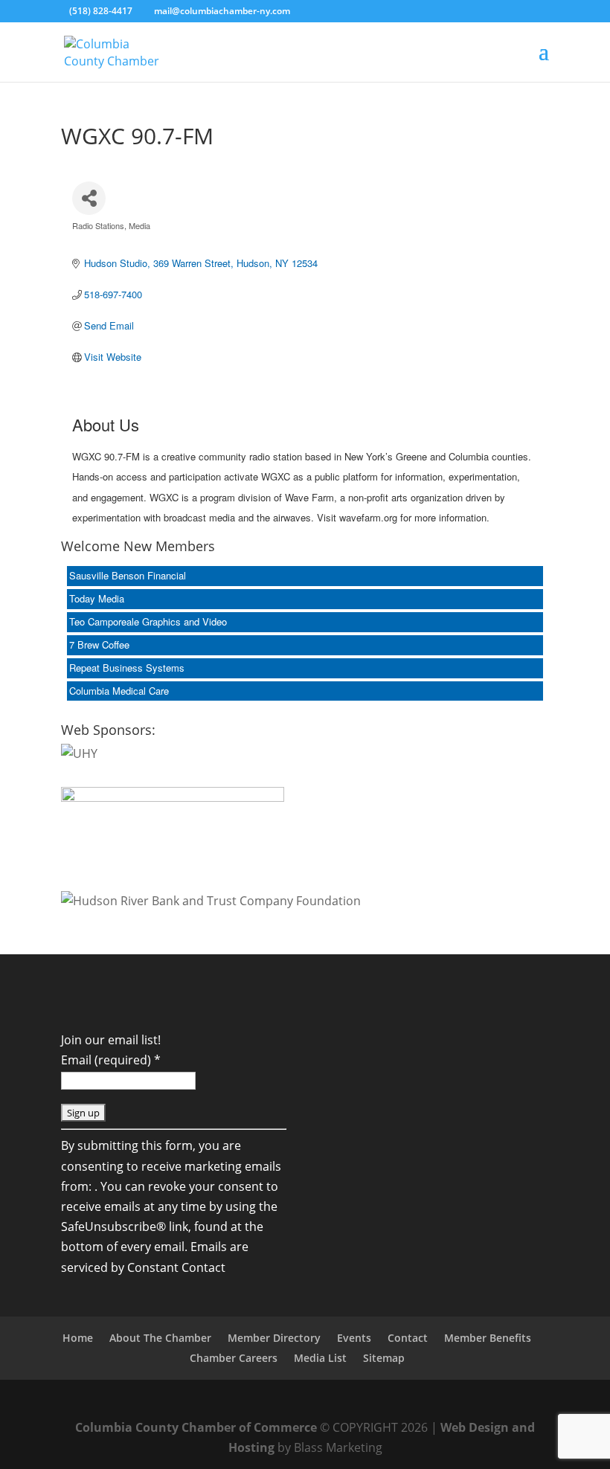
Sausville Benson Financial (127, 575)
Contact (408, 1338)
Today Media (96, 598)
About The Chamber (160, 1338)
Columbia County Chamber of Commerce (196, 1427)
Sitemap (384, 1358)
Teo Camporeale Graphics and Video (148, 621)
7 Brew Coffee (99, 644)
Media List (320, 1358)
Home (77, 1338)
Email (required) (111, 1060)
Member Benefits (487, 1338)
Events (354, 1338)
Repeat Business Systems (126, 667)
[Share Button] (89, 198)
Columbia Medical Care (119, 691)
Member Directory (274, 1338)
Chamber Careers (233, 1358)
